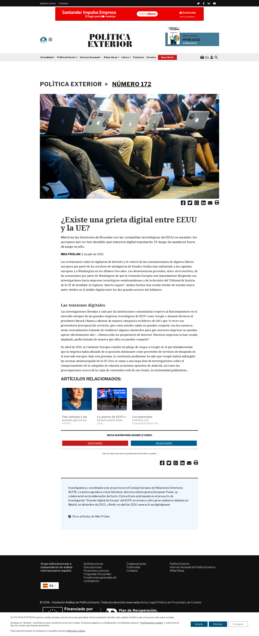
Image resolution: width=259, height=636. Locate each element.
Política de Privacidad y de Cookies (179, 602)
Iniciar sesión (164, 443)
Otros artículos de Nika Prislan (90, 516)
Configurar (238, 624)
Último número (190, 35)
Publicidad (133, 567)
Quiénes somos (48, 3)
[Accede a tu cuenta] (211, 57)
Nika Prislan (70, 254)
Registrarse (95, 443)
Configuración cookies (151, 622)
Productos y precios (96, 570)
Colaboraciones (136, 563)
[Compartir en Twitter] (190, 203)
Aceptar (199, 624)
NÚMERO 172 (131, 84)
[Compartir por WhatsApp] (196, 203)
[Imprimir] (217, 203)
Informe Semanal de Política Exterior (193, 567)
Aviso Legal (148, 602)
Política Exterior (180, 563)
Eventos (151, 57)
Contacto (63, 3)
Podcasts (138, 57)
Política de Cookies (75, 631)
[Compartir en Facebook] (183, 203)
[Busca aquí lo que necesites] (216, 57)
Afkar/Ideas (177, 570)
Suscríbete (167, 57)
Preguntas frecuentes (97, 574)
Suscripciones (93, 567)
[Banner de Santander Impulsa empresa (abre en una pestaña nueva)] (129, 14)
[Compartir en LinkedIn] (203, 203)
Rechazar (218, 624)
